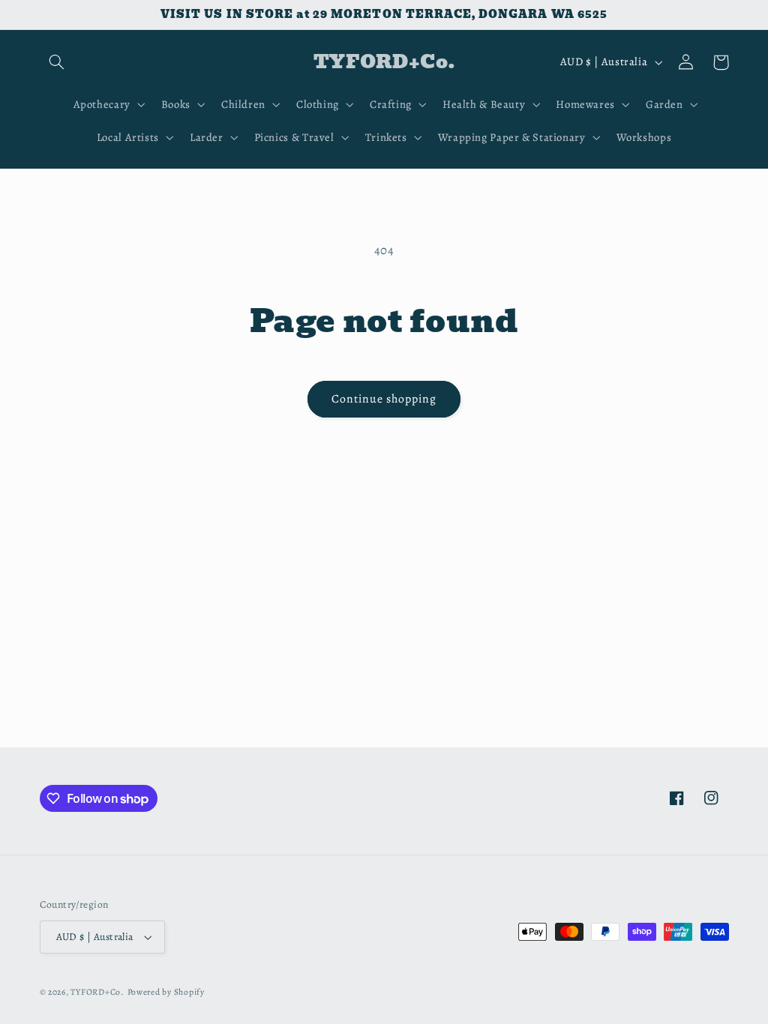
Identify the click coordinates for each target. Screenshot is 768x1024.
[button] (57, 62)
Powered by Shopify (166, 992)
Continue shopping (384, 398)
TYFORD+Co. (97, 992)
